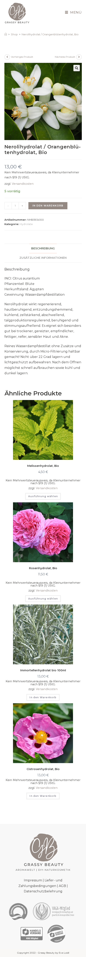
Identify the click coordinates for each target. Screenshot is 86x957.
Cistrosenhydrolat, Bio (43, 769)
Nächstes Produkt (65, 56)
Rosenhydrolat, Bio (43, 568)
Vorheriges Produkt (22, 56)
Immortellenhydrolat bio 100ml (43, 670)
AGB (62, 886)
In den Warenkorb (47, 205)
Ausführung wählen (43, 496)
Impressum (33, 880)
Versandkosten (23, 184)
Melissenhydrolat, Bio (43, 466)
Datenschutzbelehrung (43, 891)
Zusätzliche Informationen (43, 258)
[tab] (43, 248)
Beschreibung (43, 248)
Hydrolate (26, 224)
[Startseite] (5, 34)
